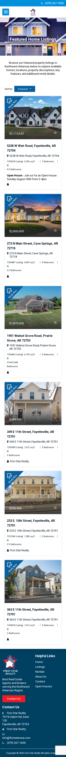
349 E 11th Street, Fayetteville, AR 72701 (33, 441)
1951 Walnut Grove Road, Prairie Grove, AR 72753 (32, 347)
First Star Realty (19, 461)
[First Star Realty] (33, 12)
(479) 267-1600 (54, 3)
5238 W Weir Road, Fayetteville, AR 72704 (34, 155)
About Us (40, 676)
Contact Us (14, 698)
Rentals (40, 671)
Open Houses (43, 686)
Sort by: (9, 89)
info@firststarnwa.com (16, 737)
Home (39, 662)
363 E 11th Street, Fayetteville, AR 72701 (33, 619)
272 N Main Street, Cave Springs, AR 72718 (31, 255)
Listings (40, 666)
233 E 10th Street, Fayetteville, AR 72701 (33, 530)
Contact (40, 681)
